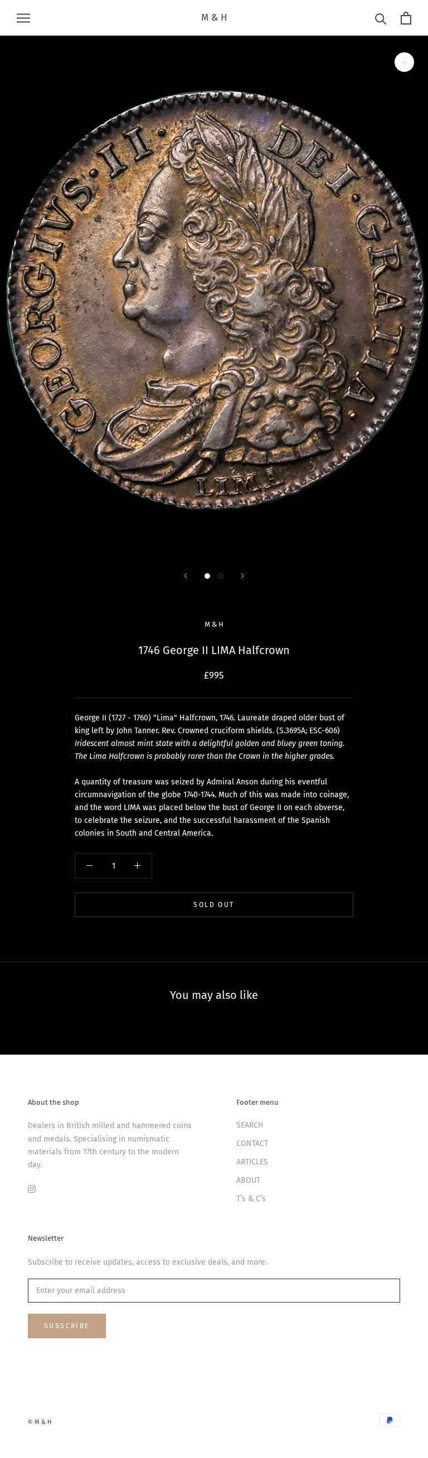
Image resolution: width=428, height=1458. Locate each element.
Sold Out (213, 905)
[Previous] (185, 575)
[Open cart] (406, 18)
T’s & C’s (251, 1198)
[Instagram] (32, 1188)
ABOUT (248, 1180)
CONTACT (252, 1143)
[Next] (242, 575)
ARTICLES (252, 1162)
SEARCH (250, 1125)
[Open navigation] (23, 18)
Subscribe (67, 1326)
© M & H (39, 1422)
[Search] (381, 18)
